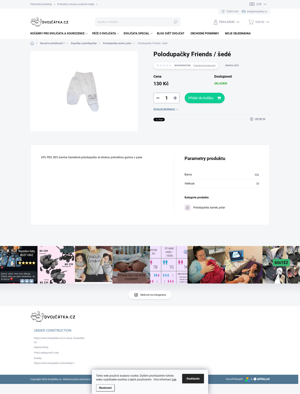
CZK (259, 4)
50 (257, 183)
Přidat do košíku (200, 98)
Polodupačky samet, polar (209, 207)
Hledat (175, 21)
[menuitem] (59, 33)
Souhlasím (193, 378)
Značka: (232, 65)
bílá (257, 174)
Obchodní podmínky (41, 4)
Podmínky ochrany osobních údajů (75, 4)
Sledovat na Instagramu (153, 294)
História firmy (41, 347)
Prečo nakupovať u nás (46, 352)
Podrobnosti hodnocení (204, 65)
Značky (38, 358)
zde (174, 379)
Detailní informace (164, 109)
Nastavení (105, 387)
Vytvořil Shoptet (234, 379)
